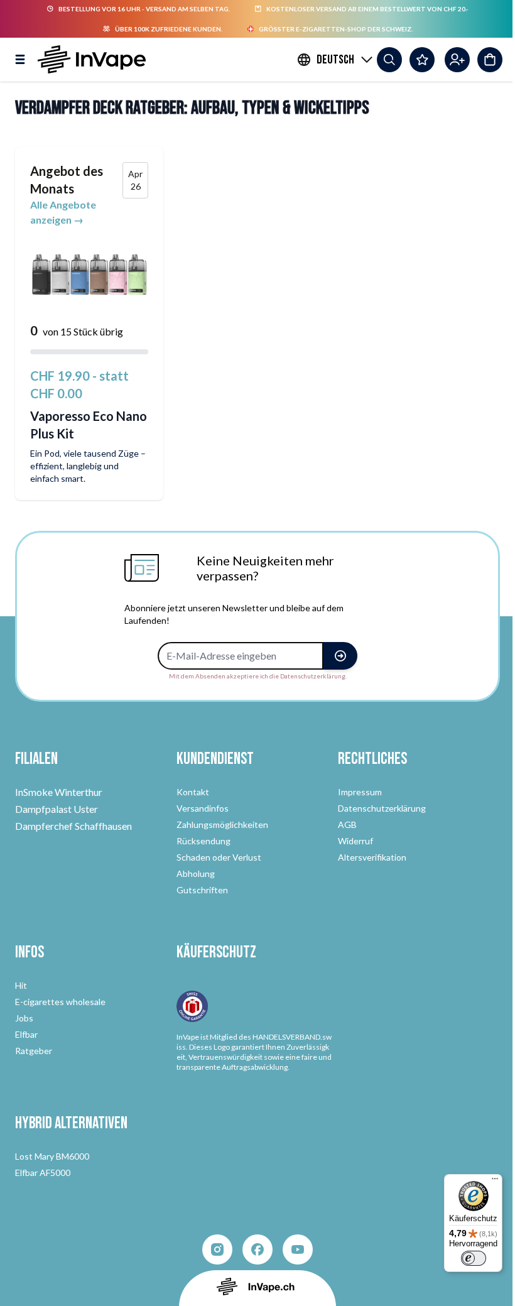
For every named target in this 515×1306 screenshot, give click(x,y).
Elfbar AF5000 (42, 1172)
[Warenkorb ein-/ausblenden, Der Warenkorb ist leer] (489, 59)
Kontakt (192, 791)
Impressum (360, 791)
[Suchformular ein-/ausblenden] (389, 59)
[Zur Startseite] (92, 59)
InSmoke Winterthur (58, 792)
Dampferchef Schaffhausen (73, 826)
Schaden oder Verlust (218, 857)
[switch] (473, 1258)
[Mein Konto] (457, 59)
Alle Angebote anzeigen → (63, 212)
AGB (347, 824)
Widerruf (355, 840)
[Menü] (494, 1181)
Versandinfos (202, 808)
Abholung (195, 873)
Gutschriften (202, 889)
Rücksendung (203, 840)
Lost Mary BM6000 (52, 1156)
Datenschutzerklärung (382, 808)
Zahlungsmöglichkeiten (222, 824)
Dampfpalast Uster (56, 809)
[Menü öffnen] (20, 60)
